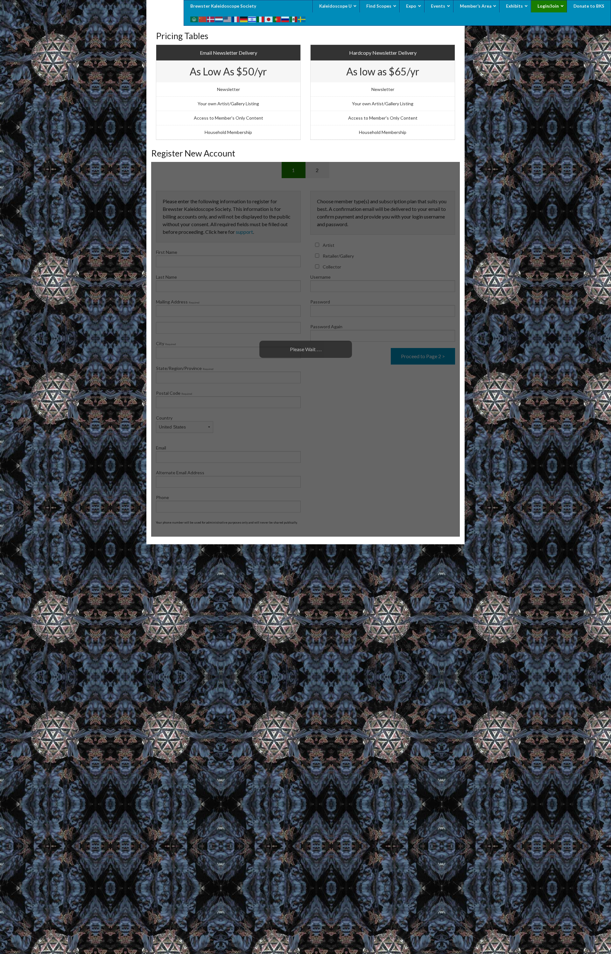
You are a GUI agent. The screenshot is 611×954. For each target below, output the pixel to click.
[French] (236, 19)
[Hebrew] (252, 19)
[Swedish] (302, 19)
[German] (244, 19)
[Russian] (285, 19)
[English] (227, 19)
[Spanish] (294, 19)
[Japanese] (269, 19)
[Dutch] (219, 19)
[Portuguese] (277, 19)
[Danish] (211, 19)
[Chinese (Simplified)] (203, 19)
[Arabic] (194, 19)
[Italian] (260, 19)
